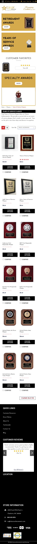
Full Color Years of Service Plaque (8, 156)
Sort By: (14, 127)
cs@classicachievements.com (16, 521)
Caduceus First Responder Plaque (8, 244)
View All (25, 68)
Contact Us (6, 429)
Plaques (8, 107)
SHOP (6, 27)
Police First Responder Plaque (26, 287)
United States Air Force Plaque (9, 331)
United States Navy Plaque (25, 375)
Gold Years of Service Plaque (9, 200)
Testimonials (7, 425)
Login (24, 1)
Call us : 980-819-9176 (12, 1)
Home (2, 107)
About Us (6, 421)
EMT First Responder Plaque (26, 244)
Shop (18, 83)
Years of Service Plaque (27, 155)
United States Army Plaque (25, 331)
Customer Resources (9, 413)
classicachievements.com (18, 542)
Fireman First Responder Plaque (9, 287)
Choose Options (10, 167)
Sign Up (29, 1)
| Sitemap (26, 542)
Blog (4, 433)
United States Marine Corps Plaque (9, 375)
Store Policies (7, 417)
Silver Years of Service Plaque (26, 200)
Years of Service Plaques (19, 107)
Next (32, 453)
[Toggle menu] (2, 2)
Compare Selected (27, 398)
